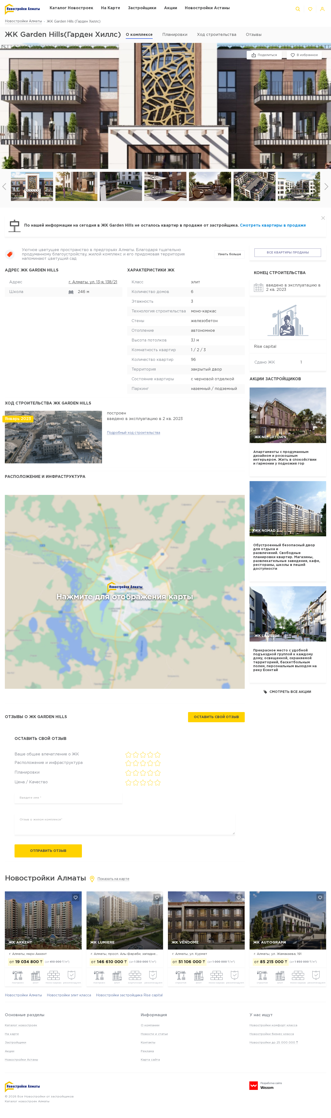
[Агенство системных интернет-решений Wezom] (265, 1085)
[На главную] (22, 9)
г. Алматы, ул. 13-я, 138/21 (93, 282)
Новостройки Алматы (23, 21)
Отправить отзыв (48, 850)
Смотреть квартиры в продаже (273, 225)
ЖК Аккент (20, 942)
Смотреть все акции (290, 691)
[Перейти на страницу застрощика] (288, 319)
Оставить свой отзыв (216, 717)
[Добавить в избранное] (75, 897)
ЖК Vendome (185, 942)
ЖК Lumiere (102, 942)
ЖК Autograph (269, 942)
